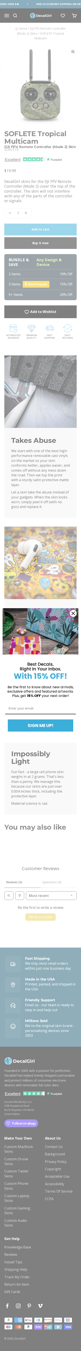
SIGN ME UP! (40, 725)
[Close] (73, 613)
